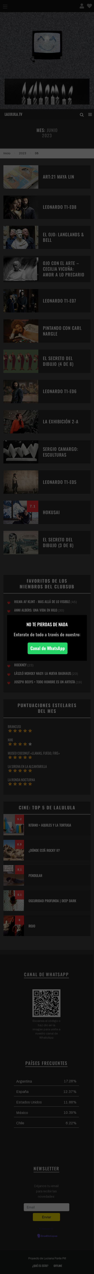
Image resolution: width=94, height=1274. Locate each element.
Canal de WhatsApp (47, 648)
